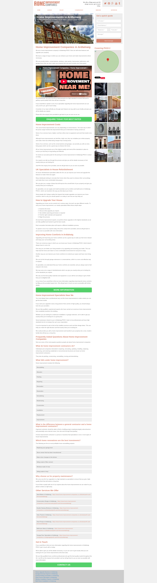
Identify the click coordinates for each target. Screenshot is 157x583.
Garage (49, 10)
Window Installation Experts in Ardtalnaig (47, 579)
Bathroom (114, 10)
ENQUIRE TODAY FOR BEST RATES (64, 119)
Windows (98, 10)
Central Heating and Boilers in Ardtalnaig (47, 575)
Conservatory (79, 10)
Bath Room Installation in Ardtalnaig (46, 581)
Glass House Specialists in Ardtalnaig (46, 577)
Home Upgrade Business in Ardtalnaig (46, 572)
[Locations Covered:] (35, 1)
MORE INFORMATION (64, 290)
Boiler (61, 10)
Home (38, 10)
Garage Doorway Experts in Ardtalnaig (47, 573)
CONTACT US (63, 565)
